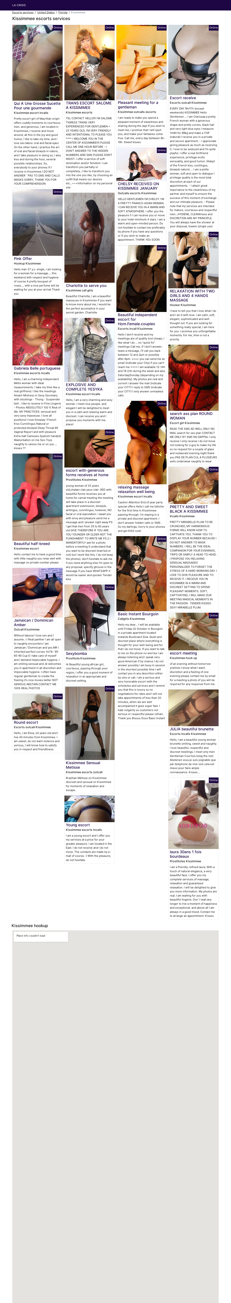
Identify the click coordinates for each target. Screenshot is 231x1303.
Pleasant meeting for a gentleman (138, 104)
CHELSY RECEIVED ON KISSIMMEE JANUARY (138, 186)
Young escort (78, 825)
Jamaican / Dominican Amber (33, 622)
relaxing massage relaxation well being (136, 489)
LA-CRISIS (19, 5)
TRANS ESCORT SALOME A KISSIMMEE (89, 105)
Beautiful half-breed (32, 543)
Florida (62, 12)
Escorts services (23, 12)
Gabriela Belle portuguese (37, 368)
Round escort (26, 722)
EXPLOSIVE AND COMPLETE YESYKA (84, 386)
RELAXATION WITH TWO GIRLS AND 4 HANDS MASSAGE (192, 295)
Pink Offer (23, 258)
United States (46, 12)
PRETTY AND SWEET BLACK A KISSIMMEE (189, 509)
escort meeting (183, 653)
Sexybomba (76, 653)
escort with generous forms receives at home (87, 472)
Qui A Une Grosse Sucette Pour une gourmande (37, 105)
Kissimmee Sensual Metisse (83, 765)
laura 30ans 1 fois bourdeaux (185, 854)
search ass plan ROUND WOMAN (191, 415)
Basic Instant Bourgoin (138, 614)
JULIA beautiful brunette (192, 729)
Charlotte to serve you (86, 285)
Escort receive (183, 98)
